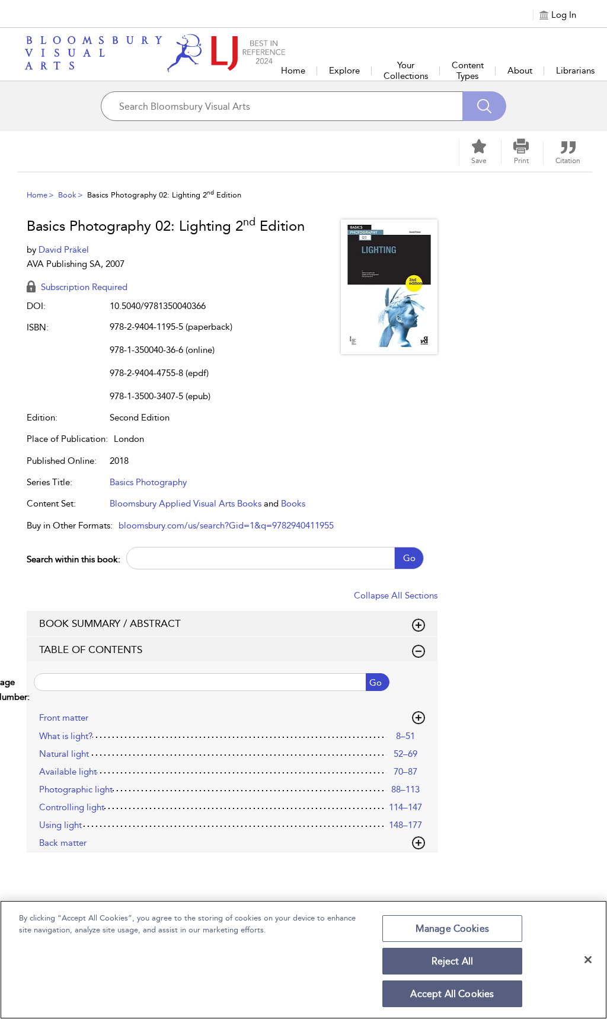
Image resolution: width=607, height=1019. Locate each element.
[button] (521, 152)
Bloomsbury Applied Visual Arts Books (185, 503)
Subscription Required (83, 287)
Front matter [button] (63, 717)
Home (293, 70)
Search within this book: (73, 559)
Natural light (64, 754)
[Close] (588, 960)
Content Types (468, 70)
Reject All (453, 961)
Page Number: (28, 689)
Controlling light (71, 807)
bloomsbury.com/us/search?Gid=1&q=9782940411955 (226, 525)
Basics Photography (148, 482)
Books (293, 503)
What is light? (65, 736)
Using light (60, 825)
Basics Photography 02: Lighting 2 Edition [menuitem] (164, 194)
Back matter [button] (63, 843)
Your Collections (406, 70)
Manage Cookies (452, 928)
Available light (68, 771)
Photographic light (76, 789)
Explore (344, 70)
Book (67, 194)
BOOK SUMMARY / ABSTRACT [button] (110, 623)
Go (409, 558)
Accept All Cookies (452, 993)
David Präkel (64, 249)
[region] (303, 959)
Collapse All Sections (395, 595)
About (519, 70)
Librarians (575, 70)
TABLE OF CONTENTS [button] (90, 649)
